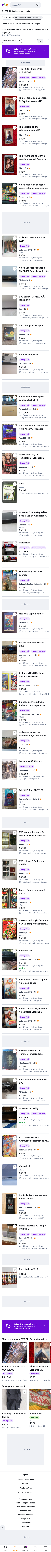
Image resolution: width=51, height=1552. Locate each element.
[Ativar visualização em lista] (40, 41)
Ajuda (25, 1475)
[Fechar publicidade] (2, 1527)
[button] (25, 5)
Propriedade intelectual (25, 1507)
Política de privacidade (25, 1503)
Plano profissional (25, 1492)
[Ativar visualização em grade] (46, 41)
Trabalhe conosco (25, 1515)
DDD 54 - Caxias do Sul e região (27, 24)
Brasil (4, 24)
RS (11, 24)
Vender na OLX (26, 1488)
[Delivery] (8, 51)
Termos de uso (25, 1499)
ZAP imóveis (25, 1522)
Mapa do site (25, 1511)
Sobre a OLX (26, 1484)
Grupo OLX (25, 1519)
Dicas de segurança (25, 1479)
